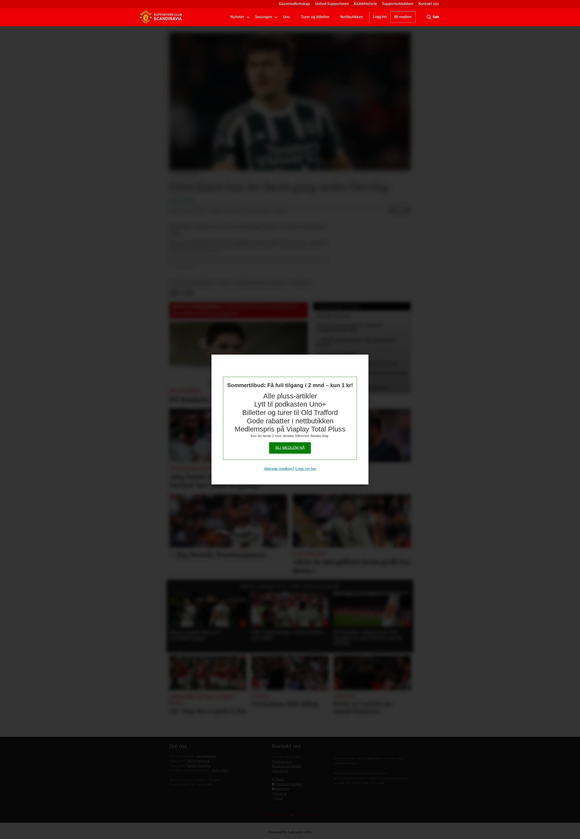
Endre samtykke (306, 815)
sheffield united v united (260, 283)
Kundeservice (281, 761)
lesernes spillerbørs (193, 283)
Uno (286, 17)
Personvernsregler (275, 815)
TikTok (278, 798)
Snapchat (280, 793)
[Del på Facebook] (392, 211)
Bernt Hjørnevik (199, 761)
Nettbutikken (351, 17)
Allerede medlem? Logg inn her (290, 468)
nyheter (300, 283)
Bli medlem (403, 17)
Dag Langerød (206, 756)
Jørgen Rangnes (198, 765)
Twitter (280, 779)
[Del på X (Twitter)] (399, 211)
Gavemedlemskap (294, 4)
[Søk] (429, 17)
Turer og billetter (315, 17)
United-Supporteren (332, 4)
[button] (178, 613)
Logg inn (380, 17)
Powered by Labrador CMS (290, 832)
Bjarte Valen (220, 770)
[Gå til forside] (161, 17)
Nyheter (237, 17)
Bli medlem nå (290, 447)
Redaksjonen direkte (286, 766)
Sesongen (263, 17)
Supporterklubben (397, 4)
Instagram (282, 789)
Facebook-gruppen (289, 784)
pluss (224, 283)
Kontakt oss (428, 4)
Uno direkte (280, 771)
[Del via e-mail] (407, 211)
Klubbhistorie (365, 4)
